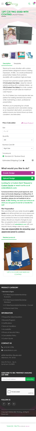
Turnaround (7, 153)
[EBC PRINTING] (11, 4)
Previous (4, 259)
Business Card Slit (8, 145)
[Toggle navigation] (2, 3)
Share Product (28, 123)
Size (4, 128)
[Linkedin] (14, 404)
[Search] (29, 3)
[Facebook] (4, 404)
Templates (17, 63)
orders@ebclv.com (9, 188)
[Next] (33, 34)
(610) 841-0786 (9, 347)
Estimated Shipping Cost (12, 160)
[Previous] (3, 34)
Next (32, 259)
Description (7, 63)
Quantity (6, 136)
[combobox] (18, 140)
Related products (9, 237)
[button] (23, 160)
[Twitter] (9, 404)
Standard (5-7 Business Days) (15, 156)
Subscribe (30, 379)
